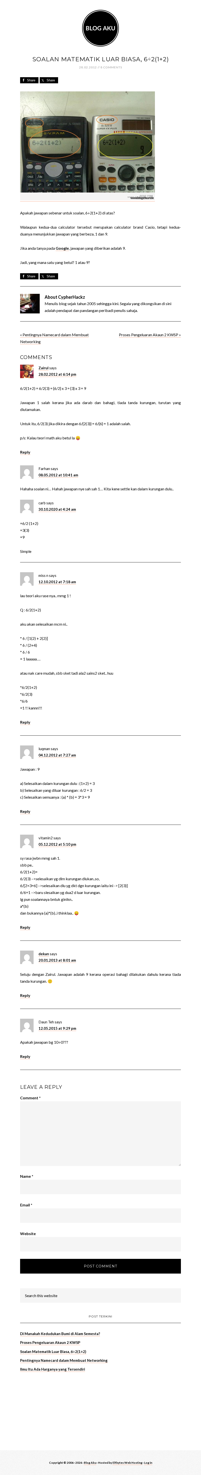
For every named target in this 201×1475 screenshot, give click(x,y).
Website (28, 1233)
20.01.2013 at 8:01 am (57, 960)
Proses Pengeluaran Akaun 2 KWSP (50, 1342)
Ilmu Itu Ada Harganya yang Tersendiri (52, 1369)
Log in (148, 1462)
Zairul (43, 368)
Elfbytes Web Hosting (127, 1462)
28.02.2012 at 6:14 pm (57, 374)
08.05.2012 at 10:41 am (58, 475)
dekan (43, 954)
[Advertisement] (57, 1410)
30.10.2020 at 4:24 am (57, 509)
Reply (25, 452)
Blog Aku (100, 28)
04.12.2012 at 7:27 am (57, 755)
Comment (30, 1097)
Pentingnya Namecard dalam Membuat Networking (64, 1360)
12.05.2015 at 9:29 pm (57, 1028)
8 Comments (111, 67)
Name (26, 1176)
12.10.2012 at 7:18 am (57, 582)
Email (26, 1204)
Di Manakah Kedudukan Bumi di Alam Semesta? (60, 1333)
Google (62, 248)
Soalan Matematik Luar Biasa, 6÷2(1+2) (53, 1351)
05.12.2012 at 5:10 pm (57, 844)
